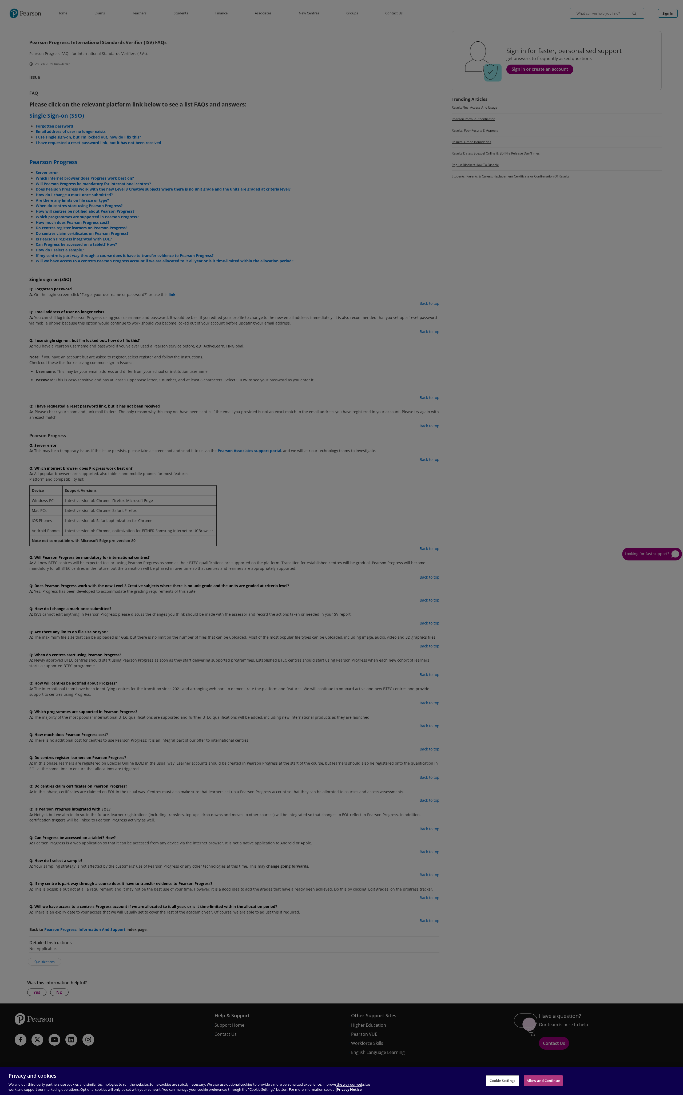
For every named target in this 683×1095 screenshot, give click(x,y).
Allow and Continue (543, 1080)
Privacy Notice (349, 1089)
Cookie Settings (502, 1080)
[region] (341, 1081)
